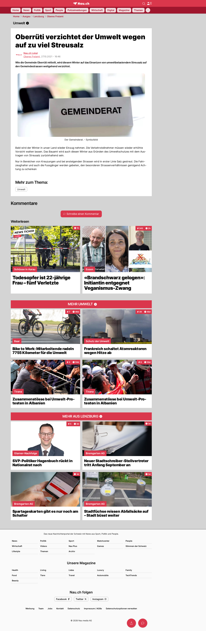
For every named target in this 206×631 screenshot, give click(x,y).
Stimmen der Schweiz (136, 546)
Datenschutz (74, 608)
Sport (71, 541)
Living (43, 570)
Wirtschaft (17, 546)
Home (16, 16)
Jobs (50, 608)
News (14, 541)
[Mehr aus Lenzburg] (81, 416)
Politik (43, 541)
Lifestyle (16, 551)
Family (129, 570)
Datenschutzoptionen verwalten (121, 608)
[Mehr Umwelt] (81, 304)
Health (15, 570)
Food (14, 575)
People (129, 541)
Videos (43, 546)
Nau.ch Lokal (31, 53)
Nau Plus (73, 546)
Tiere (42, 575)
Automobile (102, 575)
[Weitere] (148, 10)
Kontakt (60, 608)
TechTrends (131, 575)
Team (41, 608)
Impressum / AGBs (93, 608)
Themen (44, 551)
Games (100, 546)
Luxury (100, 570)
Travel (72, 575)
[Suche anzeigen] (143, 3)
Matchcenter (103, 541)
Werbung (29, 608)
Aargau (26, 16)
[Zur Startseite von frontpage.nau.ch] (81, 3)
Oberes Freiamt (55, 16)
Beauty (15, 580)
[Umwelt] (81, 23)
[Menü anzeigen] (149, 3)
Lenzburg (39, 16)
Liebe (71, 570)
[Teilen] (131, 623)
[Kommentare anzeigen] (142, 623)
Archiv (72, 551)
